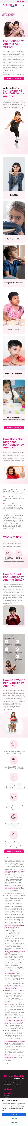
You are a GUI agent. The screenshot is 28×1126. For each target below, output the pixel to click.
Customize (14, 1118)
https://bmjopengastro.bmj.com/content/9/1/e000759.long (14, 887)
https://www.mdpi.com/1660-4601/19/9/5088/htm (12, 972)
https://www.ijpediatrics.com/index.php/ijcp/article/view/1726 (14, 926)
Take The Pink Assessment (14, 78)
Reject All (14, 1122)
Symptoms (7, 1095)
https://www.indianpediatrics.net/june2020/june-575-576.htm (14, 987)
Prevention (6, 1097)
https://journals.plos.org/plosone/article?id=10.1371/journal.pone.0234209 (15, 1021)
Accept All (14, 1114)
